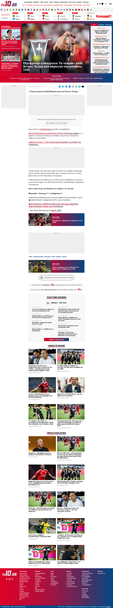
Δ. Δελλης (68, 575)
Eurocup (37, 579)
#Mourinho (56, 204)
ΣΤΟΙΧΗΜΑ (29, 5)
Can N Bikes (54, 581)
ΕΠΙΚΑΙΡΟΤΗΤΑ (101, 573)
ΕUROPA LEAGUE (38, 256)
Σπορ (52, 571)
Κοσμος (21, 591)
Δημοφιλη (54, 303)
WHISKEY (108, 606)
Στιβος (53, 580)
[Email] (82, 86)
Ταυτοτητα (61, 606)
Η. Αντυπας (69, 585)
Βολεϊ (52, 573)
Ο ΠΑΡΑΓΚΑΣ (85, 578)
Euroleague (38, 576)
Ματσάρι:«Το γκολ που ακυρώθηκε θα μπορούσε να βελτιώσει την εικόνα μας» (67, 333)
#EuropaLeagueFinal (69, 204)
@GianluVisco (36, 204)
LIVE (41, 5)
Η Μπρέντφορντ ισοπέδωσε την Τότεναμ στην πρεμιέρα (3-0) (101, 40)
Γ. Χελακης (69, 573)
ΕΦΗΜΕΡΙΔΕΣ (85, 596)
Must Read (63, 303)
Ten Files (100, 571)
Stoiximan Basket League (40, 574)
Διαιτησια (22, 598)
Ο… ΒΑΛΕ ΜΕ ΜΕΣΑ (86, 585)
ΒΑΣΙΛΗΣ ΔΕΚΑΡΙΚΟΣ (87, 580)
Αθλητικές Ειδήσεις (51, 289)
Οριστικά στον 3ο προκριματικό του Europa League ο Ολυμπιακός (56, 78)
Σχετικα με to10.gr (70, 606)
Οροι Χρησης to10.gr (83, 606)
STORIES (84, 594)
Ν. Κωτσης (69, 580)
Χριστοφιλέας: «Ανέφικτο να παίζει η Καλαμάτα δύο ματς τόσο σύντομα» (101, 71)
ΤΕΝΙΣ (51, 2)
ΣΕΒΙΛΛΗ (58, 256)
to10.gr (31, 86)
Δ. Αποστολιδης (70, 583)
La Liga (21, 583)
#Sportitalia (34, 206)
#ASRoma (47, 204)
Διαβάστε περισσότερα (56, 339)
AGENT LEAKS (85, 575)
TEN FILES (86, 2)
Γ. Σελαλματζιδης (71, 578)
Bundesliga (22, 586)
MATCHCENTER (48, 5)
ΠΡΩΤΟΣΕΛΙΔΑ (77, 5)
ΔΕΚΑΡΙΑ (56, 2)
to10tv (84, 592)
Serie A (21, 585)
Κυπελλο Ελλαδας (24, 593)
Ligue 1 (21, 588)
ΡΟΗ (24, 5)
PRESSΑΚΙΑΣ (85, 581)
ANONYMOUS (64, 2)
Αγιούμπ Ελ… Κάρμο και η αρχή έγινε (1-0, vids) (101, 47)
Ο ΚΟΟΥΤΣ (84, 583)
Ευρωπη (21, 590)
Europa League (23, 580)
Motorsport (54, 583)
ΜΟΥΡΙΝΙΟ (47, 256)
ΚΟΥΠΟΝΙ (36, 5)
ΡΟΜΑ (53, 256)
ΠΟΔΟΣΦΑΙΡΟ (28, 2)
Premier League (23, 581)
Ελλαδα (37, 583)
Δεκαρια (68, 571)
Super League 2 (23, 575)
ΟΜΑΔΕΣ (79, 2)
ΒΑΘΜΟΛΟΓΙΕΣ (58, 5)
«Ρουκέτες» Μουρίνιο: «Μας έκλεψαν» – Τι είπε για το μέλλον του (25, 78)
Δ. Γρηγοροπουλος (71, 586)
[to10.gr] (9, 4)
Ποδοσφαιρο (23, 571)
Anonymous (85, 571)
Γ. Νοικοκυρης (70, 576)
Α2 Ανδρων (38, 581)
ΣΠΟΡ (42, 2)
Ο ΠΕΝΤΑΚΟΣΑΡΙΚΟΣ (87, 573)
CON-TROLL (86, 5)
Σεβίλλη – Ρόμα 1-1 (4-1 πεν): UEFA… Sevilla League (88, 78)
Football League (24, 576)
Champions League (24, 578)
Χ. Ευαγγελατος (70, 581)
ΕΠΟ (20, 599)
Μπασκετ (38, 571)
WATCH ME (72, 2)
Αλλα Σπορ (53, 585)
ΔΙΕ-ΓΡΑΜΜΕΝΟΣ (86, 576)
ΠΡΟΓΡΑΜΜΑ (68, 5)
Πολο (52, 575)
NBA (36, 588)
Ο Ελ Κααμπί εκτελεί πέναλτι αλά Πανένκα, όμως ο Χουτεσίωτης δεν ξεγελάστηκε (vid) (101, 62)
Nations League (23, 596)
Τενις (52, 578)
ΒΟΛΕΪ (46, 2)
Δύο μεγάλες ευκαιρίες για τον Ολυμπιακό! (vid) (68, 326)
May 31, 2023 (56, 210)
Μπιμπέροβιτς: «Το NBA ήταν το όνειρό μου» (101, 53)
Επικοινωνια (93, 606)
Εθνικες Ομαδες (23, 594)
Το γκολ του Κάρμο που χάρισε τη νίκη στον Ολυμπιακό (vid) (101, 32)
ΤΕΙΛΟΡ (64, 256)
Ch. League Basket (40, 578)
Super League (23, 573)
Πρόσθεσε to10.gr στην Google (57, 123)
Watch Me (85, 588)
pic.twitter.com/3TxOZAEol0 (51, 206)
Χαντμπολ (54, 576)
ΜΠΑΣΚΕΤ (36, 2)
